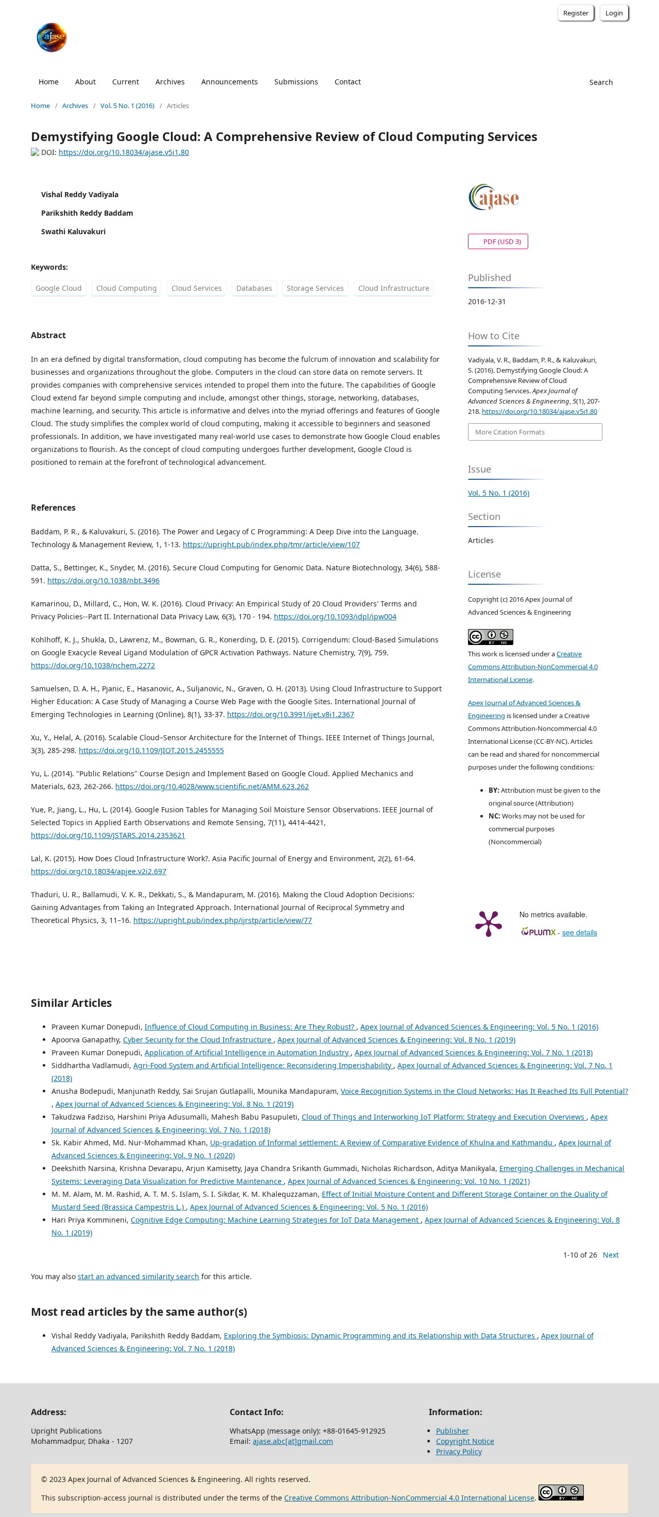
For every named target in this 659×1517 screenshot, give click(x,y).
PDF (494, 241)
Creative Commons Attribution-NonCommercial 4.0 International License (533, 666)
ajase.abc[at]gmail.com (293, 1441)
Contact (348, 81)
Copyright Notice (465, 1441)
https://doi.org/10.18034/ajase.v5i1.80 (124, 152)
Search (600, 82)
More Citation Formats (510, 432)
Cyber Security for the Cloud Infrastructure (198, 1039)
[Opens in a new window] (490, 642)
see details (579, 932)
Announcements (229, 81)
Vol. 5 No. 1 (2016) (127, 105)
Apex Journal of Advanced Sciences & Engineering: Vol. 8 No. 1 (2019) (396, 1039)
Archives (170, 81)
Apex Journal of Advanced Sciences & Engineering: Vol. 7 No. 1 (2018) (474, 1052)
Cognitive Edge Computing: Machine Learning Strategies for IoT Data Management (276, 1220)
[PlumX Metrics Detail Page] (488, 923)
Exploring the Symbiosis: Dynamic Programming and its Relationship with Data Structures (380, 1335)
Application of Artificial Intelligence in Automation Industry (248, 1052)
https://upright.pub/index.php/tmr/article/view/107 (271, 544)
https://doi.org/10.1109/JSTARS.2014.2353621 (108, 835)
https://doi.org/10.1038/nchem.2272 (93, 665)
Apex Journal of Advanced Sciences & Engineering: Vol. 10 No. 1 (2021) (409, 1181)
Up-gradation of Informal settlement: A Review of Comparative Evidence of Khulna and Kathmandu (382, 1142)
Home (49, 81)
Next (611, 1255)
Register (575, 13)
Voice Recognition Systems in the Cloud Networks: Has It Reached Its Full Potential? (484, 1091)
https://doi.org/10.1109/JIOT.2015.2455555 (151, 750)
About (85, 81)
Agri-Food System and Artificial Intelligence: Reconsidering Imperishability (263, 1065)
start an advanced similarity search (138, 1276)
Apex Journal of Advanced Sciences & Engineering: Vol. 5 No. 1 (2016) (479, 1027)
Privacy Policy (459, 1451)
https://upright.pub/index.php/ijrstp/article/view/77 (222, 920)
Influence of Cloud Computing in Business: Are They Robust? (250, 1027)
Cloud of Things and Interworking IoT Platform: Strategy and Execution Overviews (444, 1117)
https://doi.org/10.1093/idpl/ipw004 (335, 616)
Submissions (296, 81)
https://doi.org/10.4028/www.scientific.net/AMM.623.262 (212, 786)
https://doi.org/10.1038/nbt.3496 (103, 580)
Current (125, 81)
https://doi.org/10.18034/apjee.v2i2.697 (98, 871)
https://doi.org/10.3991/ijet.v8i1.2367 (290, 714)
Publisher (452, 1431)
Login (614, 13)
